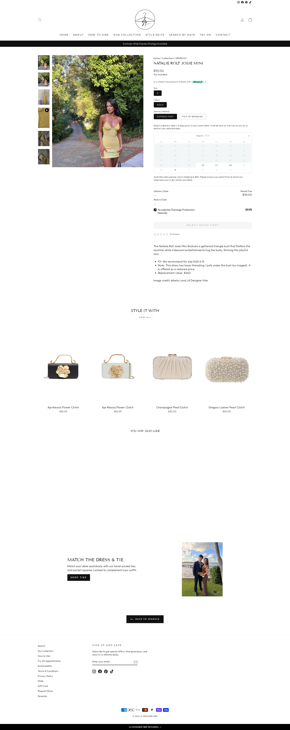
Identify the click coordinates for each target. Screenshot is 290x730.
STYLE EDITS (155, 34)
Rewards (42, 696)
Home (156, 58)
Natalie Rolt (166, 246)
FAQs (41, 681)
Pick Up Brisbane (192, 116)
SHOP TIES (79, 577)
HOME (64, 34)
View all (145, 317)
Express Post (165, 116)
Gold (160, 104)
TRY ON (205, 34)
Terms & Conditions (48, 671)
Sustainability (45, 665)
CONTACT (223, 34)
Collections (168, 58)
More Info (162, 213)
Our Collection (45, 651)
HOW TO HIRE (98, 34)
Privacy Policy (45, 676)
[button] (145, 727)
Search (41, 645)
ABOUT (78, 34)
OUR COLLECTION (127, 34)
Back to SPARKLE (147, 619)
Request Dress (45, 691)
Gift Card (43, 686)
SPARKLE (181, 58)
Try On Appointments (49, 661)
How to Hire (44, 656)
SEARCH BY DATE (182, 34)
